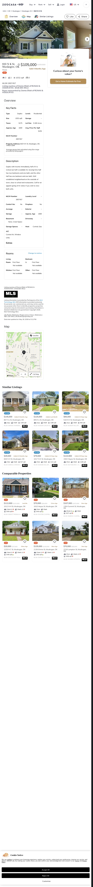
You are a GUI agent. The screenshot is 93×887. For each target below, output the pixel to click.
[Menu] (86, 5)
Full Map (36, 374)
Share (84, 16)
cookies (9, 859)
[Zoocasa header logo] (12, 4)
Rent (40, 4)
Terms (77, 861)
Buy (31, 4)
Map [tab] (29, 16)
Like (72, 16)
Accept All (46, 870)
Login (62, 4)
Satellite (36, 336)
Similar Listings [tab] (46, 16)
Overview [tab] (14, 16)
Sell (49, 4)
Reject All (45, 875)
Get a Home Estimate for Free (68, 81)
